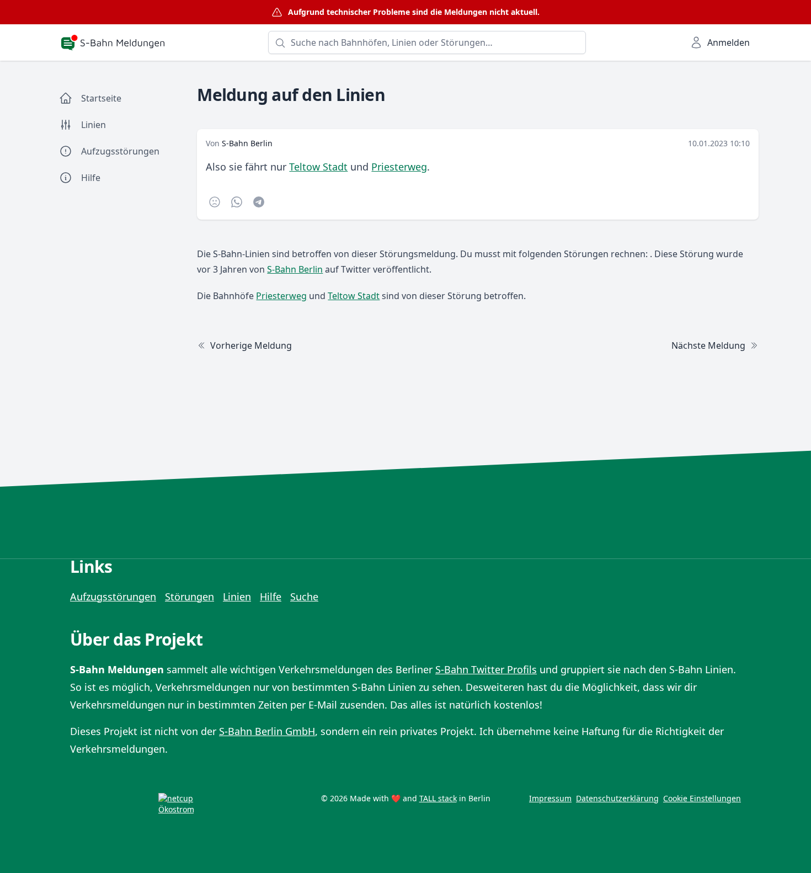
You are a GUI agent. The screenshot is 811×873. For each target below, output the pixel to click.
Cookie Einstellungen (702, 798)
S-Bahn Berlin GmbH (267, 731)
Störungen (189, 596)
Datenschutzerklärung (617, 798)
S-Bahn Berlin (247, 143)
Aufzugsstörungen (113, 596)
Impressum (550, 798)
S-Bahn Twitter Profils (486, 669)
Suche (304, 596)
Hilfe (270, 596)
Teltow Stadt (318, 166)
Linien (237, 596)
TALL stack (438, 798)
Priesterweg (399, 166)
